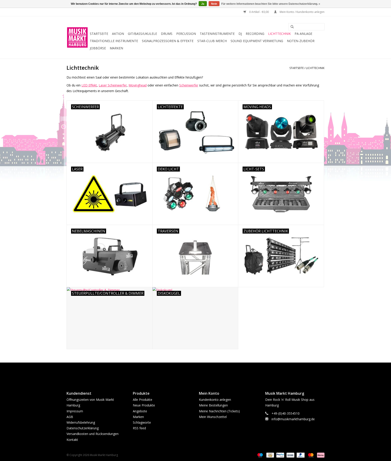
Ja (202, 3)
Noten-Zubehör (301, 41)
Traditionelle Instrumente (114, 41)
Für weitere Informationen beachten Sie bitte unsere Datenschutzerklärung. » (270, 3)
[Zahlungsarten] (260, 455)
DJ (240, 33)
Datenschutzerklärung (83, 428)
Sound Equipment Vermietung (257, 41)
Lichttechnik (279, 33)
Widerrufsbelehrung (81, 422)
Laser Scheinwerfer (113, 85)
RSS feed (139, 428)
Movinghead (138, 85)
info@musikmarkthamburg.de (293, 419)
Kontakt (72, 439)
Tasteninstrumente (217, 33)
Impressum (75, 411)
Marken (116, 48)
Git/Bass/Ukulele (142, 33)
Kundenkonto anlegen (215, 399)
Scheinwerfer (188, 85)
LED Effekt (89, 85)
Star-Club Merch (212, 41)
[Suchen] (290, 27)
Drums (166, 33)
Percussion (186, 33)
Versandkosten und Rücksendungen (93, 434)
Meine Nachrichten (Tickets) (219, 411)
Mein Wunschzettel (213, 417)
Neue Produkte (144, 405)
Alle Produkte (142, 399)
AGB (70, 417)
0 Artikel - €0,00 (258, 12)
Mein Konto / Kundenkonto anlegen (301, 12)
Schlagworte (142, 422)
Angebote (140, 411)
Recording (255, 33)
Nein (214, 3)
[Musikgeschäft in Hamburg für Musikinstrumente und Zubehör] (77, 37)
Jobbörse (98, 48)
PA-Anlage (303, 33)
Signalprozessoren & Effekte (167, 41)
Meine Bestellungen (213, 405)
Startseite (99, 33)
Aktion (118, 33)
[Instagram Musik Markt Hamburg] (199, 373)
